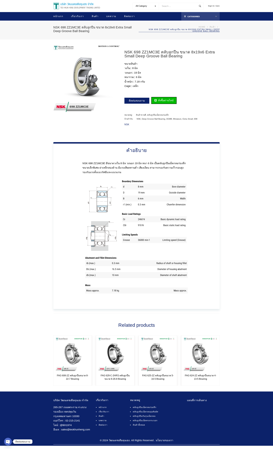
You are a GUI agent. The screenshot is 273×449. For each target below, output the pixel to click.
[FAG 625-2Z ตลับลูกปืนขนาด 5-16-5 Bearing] (158, 354)
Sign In (211, 6)
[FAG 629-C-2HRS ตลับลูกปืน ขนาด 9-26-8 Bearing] (115, 354)
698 (195, 119)
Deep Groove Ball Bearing (153, 119)
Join (218, 6)
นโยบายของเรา (164, 440)
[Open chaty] (8, 441)
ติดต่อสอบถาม (137, 100)
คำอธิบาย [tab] (136, 150)
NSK (139, 119)
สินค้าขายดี (141, 115)
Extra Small (188, 119)
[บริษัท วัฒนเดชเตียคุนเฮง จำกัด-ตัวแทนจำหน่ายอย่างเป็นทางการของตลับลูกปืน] (76, 6)
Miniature (177, 119)
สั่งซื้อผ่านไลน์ (165, 100)
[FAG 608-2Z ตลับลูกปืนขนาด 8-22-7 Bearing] (72, 354)
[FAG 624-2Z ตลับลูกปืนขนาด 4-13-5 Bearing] (200, 354)
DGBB (169, 119)
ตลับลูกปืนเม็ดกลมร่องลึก (158, 115)
